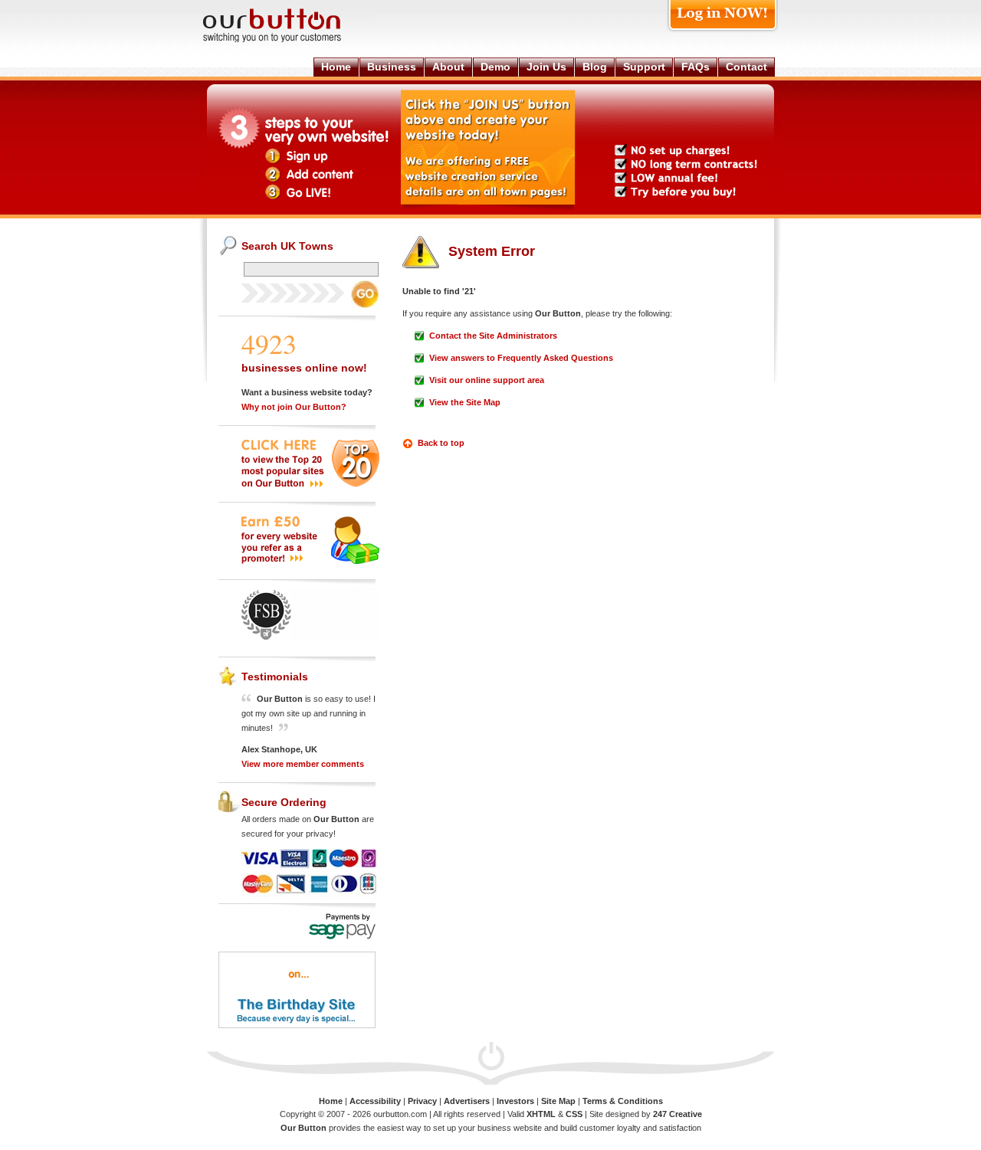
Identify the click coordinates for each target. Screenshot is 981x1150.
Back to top (441, 442)
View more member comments (302, 763)
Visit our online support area (486, 380)
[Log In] (722, 32)
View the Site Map (464, 402)
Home (331, 1101)
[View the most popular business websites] (310, 484)
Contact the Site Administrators (493, 335)
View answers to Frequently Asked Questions (521, 357)
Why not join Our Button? (293, 406)
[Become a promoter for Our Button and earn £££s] (310, 560)
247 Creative (677, 1114)
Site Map (558, 1101)
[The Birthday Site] (297, 1025)
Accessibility (375, 1101)
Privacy (422, 1101)
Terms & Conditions (622, 1101)
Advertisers (467, 1101)
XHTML (541, 1114)
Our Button (303, 1127)
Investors (515, 1101)
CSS (574, 1114)
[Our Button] (287, 39)
